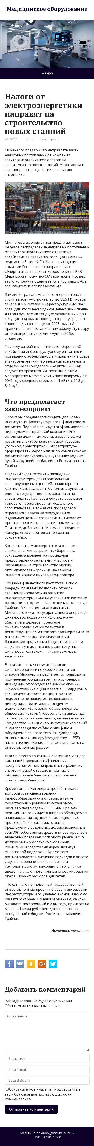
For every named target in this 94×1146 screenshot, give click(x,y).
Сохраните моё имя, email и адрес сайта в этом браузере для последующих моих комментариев (43, 1094)
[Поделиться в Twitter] (53, 964)
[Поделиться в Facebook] (9, 964)
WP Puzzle (53, 1137)
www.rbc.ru (80, 930)
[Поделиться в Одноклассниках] (31, 964)
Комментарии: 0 (48, 139)
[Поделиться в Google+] (42, 964)
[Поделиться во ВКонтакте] (20, 964)
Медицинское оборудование (47, 9)
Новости (28, 139)
